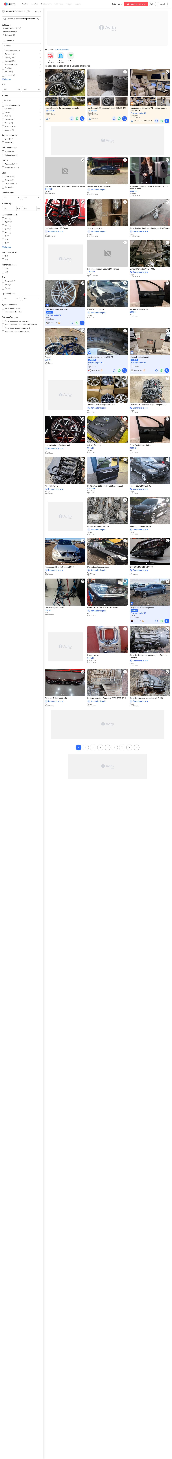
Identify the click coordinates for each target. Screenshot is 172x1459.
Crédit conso (59, 4)
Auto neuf (25, 4)
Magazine (78, 4)
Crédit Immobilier (46, 4)
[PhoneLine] (82, 118)
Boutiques (69, 4)
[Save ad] (82, 72)
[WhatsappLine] (77, 118)
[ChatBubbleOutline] (72, 118)
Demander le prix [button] (98, 189)
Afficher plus (6, 79)
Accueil (50, 49)
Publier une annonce (137, 4)
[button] (11, 197)
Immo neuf (34, 4)
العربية (162, 4)
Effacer (38, 12)
